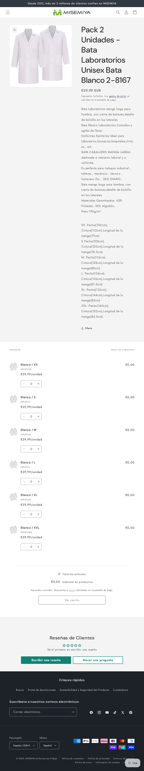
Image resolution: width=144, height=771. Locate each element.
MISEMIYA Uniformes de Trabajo (41, 758)
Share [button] (88, 328)
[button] (8, 12)
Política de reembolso (73, 758)
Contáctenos (120, 690)
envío (72, 590)
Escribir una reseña (46, 660)
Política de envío (83, 762)
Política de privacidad (98, 758)
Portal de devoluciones (42, 690)
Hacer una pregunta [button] (98, 660)
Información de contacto (108, 762)
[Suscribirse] (72, 712)
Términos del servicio (124, 758)
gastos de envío (117, 96)
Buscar (20, 690)
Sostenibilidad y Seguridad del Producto (84, 690)
